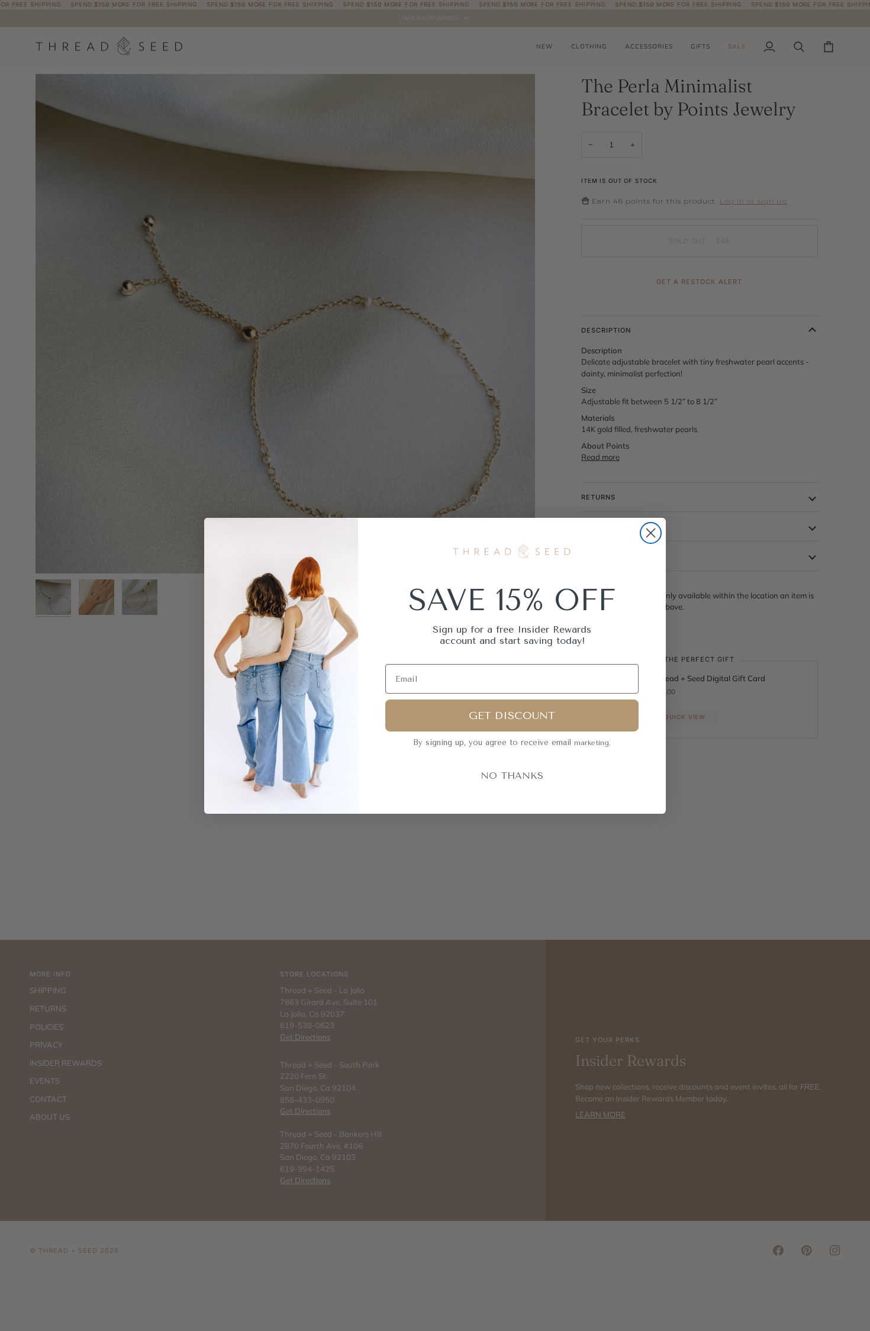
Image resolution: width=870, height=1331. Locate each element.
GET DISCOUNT (512, 715)
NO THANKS (512, 775)
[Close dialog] (650, 533)
